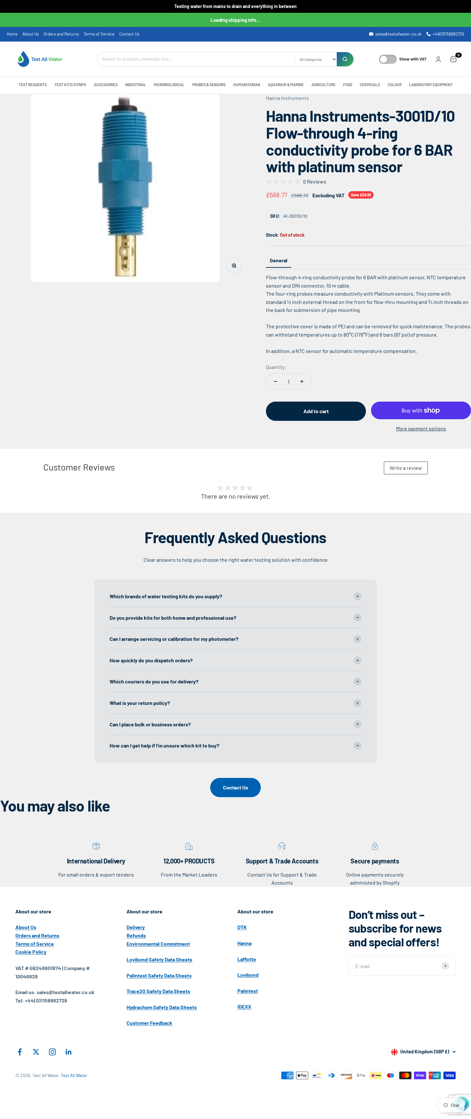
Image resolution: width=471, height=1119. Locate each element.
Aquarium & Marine (286, 84)
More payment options (421, 428)
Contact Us (129, 34)
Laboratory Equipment (431, 84)
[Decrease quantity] (275, 381)
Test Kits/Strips (70, 84)
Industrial (135, 84)
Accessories (106, 84)
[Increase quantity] (302, 381)
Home (12, 34)
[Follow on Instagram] (52, 1052)
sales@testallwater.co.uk (398, 34)
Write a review (406, 468)
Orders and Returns (61, 34)
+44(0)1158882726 (448, 34)
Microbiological (169, 84)
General (278, 260)
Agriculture (323, 84)
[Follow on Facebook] (19, 1052)
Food (347, 84)
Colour (394, 84)
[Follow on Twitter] (36, 1052)
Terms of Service (99, 34)
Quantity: (276, 367)
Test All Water (74, 1075)
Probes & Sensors (209, 84)
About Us (30, 34)
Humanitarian (246, 84)
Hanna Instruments (287, 98)
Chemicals (370, 84)
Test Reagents (33, 84)
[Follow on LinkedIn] (68, 1052)
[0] (453, 58)
